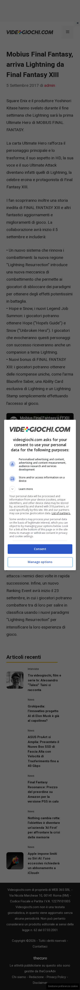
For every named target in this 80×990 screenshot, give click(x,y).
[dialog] (40, 495)
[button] (40, 489)
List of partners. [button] (61, 513)
